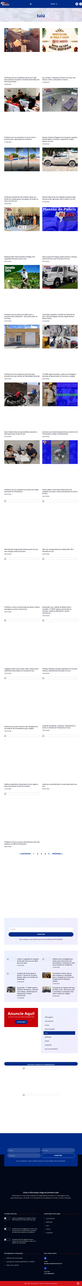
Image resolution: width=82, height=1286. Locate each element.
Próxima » (57, 853)
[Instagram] (80, 4)
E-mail (46, 1261)
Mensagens (49, 1017)
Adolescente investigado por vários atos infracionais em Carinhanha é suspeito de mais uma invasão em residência (64, 962)
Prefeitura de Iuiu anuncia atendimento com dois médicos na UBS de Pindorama (22, 843)
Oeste (47, 1041)
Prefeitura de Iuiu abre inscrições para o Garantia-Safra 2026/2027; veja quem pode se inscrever (20, 316)
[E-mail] (45, 1258)
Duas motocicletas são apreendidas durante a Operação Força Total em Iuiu (20, 433)
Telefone (47, 1271)
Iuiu (46, 1033)
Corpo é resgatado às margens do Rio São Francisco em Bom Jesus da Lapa (28, 961)
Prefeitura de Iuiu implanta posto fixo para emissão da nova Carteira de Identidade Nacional (22, 375)
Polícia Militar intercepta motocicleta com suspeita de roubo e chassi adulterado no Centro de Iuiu (59, 492)
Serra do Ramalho (51, 1049)
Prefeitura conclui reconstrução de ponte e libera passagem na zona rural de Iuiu (22, 608)
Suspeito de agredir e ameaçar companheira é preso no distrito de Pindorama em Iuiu (58, 727)
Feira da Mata (50, 1029)
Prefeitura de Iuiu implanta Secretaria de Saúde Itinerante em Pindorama (21, 491)
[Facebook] (76, 4)
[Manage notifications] (78, 1283)
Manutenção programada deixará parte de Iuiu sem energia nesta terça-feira (21, 550)
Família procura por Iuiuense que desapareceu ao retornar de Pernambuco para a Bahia (21, 727)
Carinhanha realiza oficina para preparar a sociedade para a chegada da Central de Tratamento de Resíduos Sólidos (63, 977)
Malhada (48, 1037)
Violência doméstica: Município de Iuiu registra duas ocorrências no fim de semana (21, 785)
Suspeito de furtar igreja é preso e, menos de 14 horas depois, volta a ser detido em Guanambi (27, 976)
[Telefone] (45, 1268)
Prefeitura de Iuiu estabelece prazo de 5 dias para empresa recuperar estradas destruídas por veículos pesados (22, 80)
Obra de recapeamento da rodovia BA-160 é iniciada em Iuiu (58, 550)
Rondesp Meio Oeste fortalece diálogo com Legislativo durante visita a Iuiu (19, 258)
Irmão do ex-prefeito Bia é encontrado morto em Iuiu (59, 785)
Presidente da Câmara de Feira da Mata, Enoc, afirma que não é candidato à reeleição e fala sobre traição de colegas (64, 991)
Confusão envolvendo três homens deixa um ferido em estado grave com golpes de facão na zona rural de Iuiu (21, 199)
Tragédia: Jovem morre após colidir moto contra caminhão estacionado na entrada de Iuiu (21, 670)
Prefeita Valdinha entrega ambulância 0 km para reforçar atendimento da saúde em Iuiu (59, 670)
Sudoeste (48, 1045)
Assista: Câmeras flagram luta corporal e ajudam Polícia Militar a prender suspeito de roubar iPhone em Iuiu (59, 139)
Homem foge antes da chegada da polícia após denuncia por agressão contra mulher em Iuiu (59, 198)
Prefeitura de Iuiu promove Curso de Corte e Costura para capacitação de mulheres (20, 138)
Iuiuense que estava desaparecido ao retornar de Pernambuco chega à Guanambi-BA (60, 433)
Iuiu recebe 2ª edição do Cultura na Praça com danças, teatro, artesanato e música (58, 79)
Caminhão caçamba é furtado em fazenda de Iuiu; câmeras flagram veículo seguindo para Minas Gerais (58, 316)
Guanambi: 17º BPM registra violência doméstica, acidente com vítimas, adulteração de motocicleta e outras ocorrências (27, 991)
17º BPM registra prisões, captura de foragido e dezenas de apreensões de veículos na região (59, 375)
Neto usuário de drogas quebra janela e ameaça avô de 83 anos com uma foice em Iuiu (59, 258)
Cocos (47, 1025)
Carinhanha (49, 1021)
